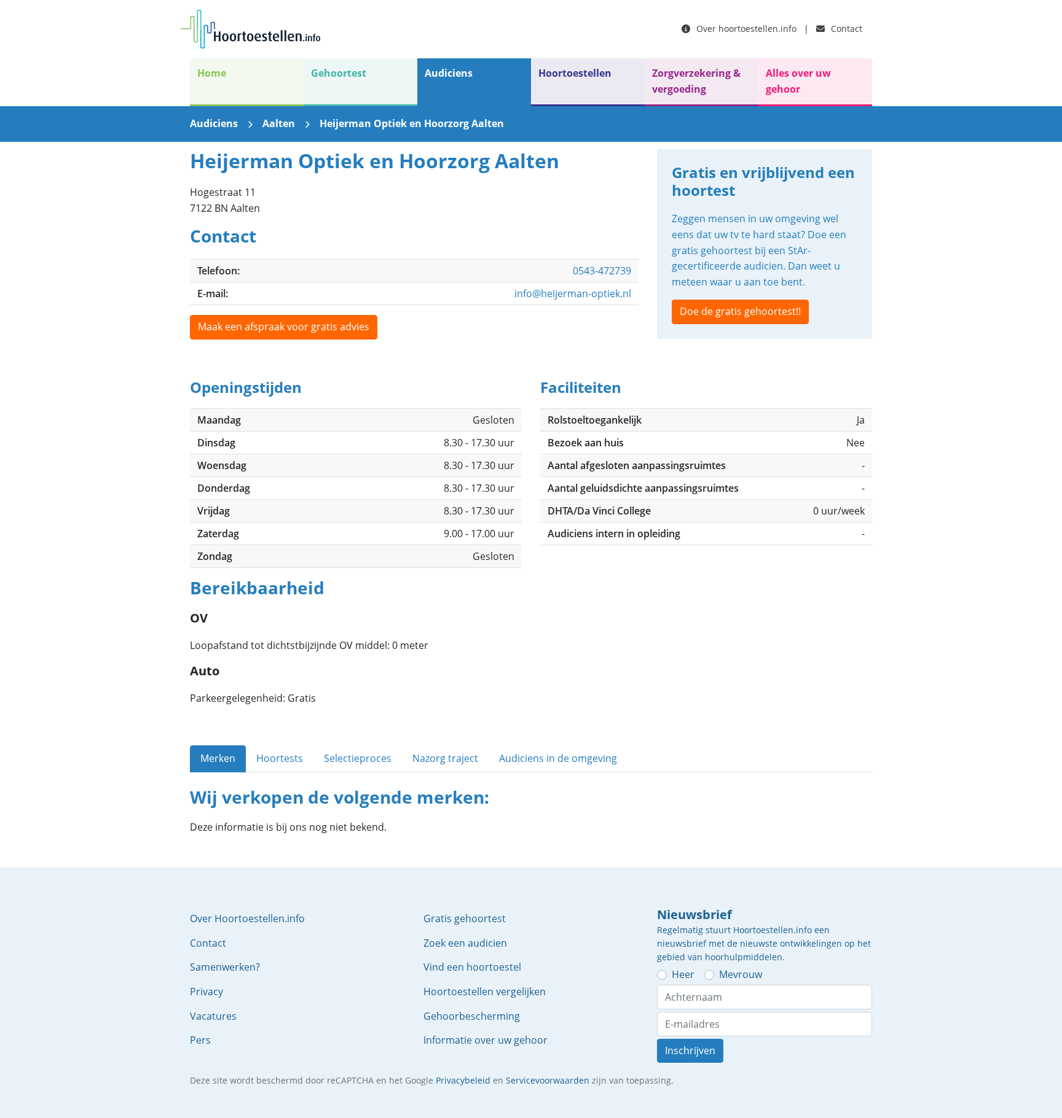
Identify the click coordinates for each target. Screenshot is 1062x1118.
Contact (845, 28)
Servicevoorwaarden (547, 1080)
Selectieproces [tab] (357, 758)
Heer (683, 974)
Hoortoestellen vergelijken (484, 991)
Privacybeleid (463, 1080)
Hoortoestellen (575, 73)
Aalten (278, 123)
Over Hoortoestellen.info (247, 918)
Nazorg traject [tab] (445, 758)
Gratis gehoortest (464, 918)
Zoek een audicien (465, 943)
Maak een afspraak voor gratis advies (283, 326)
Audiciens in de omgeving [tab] (558, 758)
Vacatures (213, 1016)
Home (211, 73)
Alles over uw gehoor (798, 81)
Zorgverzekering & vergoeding (696, 81)
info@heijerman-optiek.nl (572, 293)
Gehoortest (338, 73)
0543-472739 (602, 271)
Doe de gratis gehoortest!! (740, 311)
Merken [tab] (217, 758)
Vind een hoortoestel (472, 967)
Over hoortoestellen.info (745, 28)
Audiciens (449, 73)
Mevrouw (740, 974)
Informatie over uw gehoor (485, 1040)
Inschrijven (690, 1050)
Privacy (206, 991)
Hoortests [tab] (279, 758)
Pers (200, 1040)
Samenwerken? (225, 967)
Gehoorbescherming (471, 1016)
